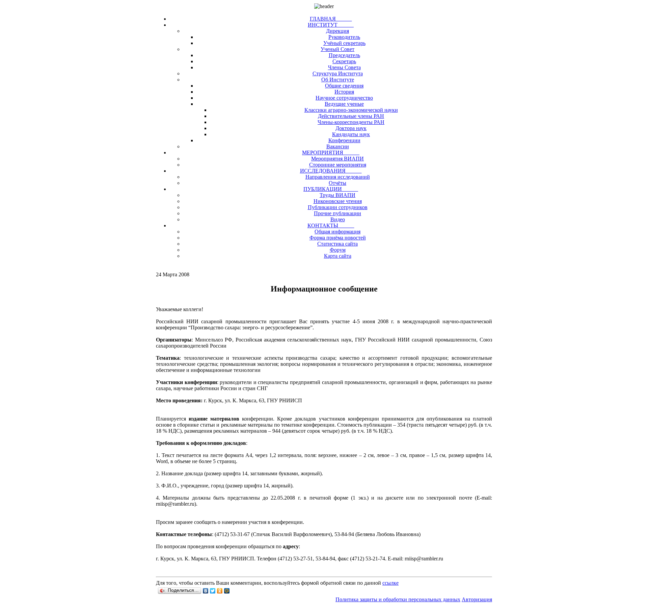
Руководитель (344, 37)
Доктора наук (351, 128)
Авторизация (477, 599)
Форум (338, 250)
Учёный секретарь (344, 43)
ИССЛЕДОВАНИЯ (331, 171)
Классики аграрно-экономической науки (351, 110)
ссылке (390, 583)
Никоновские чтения (338, 201)
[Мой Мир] (227, 590)
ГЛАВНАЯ (331, 19)
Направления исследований (337, 177)
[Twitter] (212, 590)
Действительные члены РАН (351, 116)
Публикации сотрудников (338, 207)
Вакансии (337, 146)
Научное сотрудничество (344, 98)
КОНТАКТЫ (330, 225)
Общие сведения (344, 86)
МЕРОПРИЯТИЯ (330, 152)
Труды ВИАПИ (337, 195)
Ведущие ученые (344, 104)
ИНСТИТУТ (331, 25)
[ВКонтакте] (205, 590)
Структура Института (338, 73)
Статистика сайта (337, 244)
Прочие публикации (337, 213)
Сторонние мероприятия (337, 165)
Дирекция (337, 31)
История (344, 92)
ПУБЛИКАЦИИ (330, 189)
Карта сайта (337, 256)
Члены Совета (344, 67)
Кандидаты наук (351, 134)
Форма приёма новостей (337, 238)
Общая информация (337, 231)
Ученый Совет (337, 49)
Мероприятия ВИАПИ (337, 158)
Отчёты (337, 183)
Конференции (344, 140)
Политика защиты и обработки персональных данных (397, 599)
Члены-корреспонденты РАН (351, 122)
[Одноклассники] (219, 590)
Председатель (344, 55)
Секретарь (344, 61)
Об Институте (337, 79)
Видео (337, 219)
